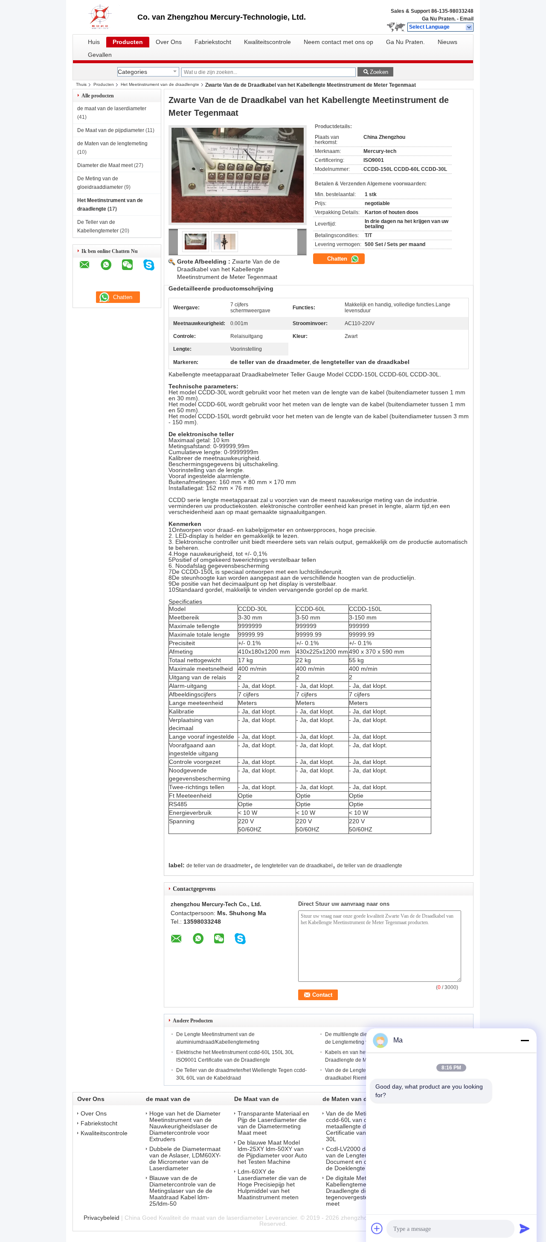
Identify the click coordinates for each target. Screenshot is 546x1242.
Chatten (338, 258)
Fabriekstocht (213, 42)
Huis (94, 42)
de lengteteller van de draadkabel (294, 866)
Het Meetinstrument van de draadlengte (160, 84)
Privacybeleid (101, 1217)
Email (466, 19)
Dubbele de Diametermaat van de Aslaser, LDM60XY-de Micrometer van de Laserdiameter (185, 1159)
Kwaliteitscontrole (267, 42)
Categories (132, 71)
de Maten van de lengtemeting (112, 144)
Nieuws (447, 42)
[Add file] (377, 1228)
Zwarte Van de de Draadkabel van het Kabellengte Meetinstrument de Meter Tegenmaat (228, 269)
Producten (128, 42)
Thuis (81, 84)
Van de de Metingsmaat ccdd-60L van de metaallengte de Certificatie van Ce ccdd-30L (359, 1126)
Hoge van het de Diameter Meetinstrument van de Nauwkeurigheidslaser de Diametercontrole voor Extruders (185, 1126)
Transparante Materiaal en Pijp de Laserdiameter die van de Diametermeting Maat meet (273, 1123)
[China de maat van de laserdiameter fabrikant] (105, 17)
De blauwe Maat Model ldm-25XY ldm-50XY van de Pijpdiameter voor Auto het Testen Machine (272, 1152)
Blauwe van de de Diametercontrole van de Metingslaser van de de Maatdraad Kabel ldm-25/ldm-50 (182, 1191)
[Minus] (525, 1040)
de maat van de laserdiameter (111, 109)
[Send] (524, 1228)
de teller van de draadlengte (369, 866)
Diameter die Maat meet (105, 165)
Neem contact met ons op (338, 42)
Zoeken (379, 72)
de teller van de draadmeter (218, 866)
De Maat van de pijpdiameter (110, 130)
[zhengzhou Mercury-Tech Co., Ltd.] (469, 27)
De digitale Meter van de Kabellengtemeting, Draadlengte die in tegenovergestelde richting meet (362, 1191)
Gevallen (100, 55)
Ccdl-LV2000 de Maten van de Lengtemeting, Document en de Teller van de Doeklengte (362, 1159)
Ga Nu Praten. (439, 19)
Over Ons (169, 42)
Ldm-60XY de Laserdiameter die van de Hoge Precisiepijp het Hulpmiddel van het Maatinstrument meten (272, 1185)
